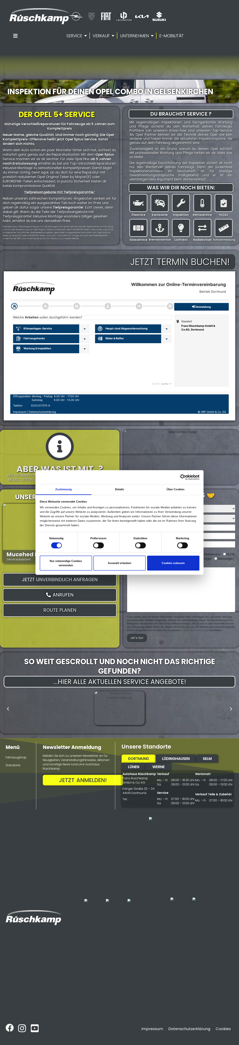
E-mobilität (171, 36)
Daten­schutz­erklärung (194, 630)
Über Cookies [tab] (175, 489)
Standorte (13, 765)
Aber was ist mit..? (59, 469)
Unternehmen (134, 36)
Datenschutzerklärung (189, 1029)
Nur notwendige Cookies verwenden (66, 563)
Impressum (152, 1029)
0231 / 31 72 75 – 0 (140, 799)
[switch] (98, 545)
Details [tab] (119, 489)
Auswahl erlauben (119, 563)
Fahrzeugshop (16, 757)
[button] (8, 708)
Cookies (223, 1029)
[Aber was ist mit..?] (60, 446)
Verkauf (101, 36)
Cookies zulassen (173, 563)
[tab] (139, 759)
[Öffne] (15, 35)
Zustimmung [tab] (63, 489)
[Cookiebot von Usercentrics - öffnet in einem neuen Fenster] (183, 477)
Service (74, 36)
